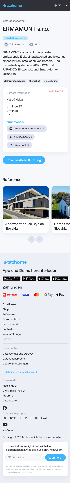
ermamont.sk (16, 122)
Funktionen (9, 304)
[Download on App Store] (43, 278)
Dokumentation (12, 319)
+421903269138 (23, 136)
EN (4, 418)
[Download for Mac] (60, 278)
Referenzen (9, 314)
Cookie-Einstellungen (15, 363)
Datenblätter (10, 400)
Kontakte (8, 329)
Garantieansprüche (14, 358)
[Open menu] (66, 6)
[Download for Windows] (11, 278)
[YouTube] (5, 424)
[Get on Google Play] (29, 278)
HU (20, 418)
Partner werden (12, 324)
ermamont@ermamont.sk (29, 128)
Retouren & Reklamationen (19, 372)
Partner (7, 339)
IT (32, 418)
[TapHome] (12, 6)
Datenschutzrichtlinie (22, 472)
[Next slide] (39, 239)
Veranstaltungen (12, 334)
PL (26, 418)
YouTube (8, 430)
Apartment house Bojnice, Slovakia (24, 226)
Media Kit (8, 385)
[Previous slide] (31, 239)
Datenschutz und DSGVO (18, 353)
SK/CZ (12, 418)
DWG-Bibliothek (12, 390)
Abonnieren (55, 457)
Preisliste (8, 395)
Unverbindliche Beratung (24, 160)
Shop (6, 309)
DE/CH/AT (41, 418)
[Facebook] (5, 408)
